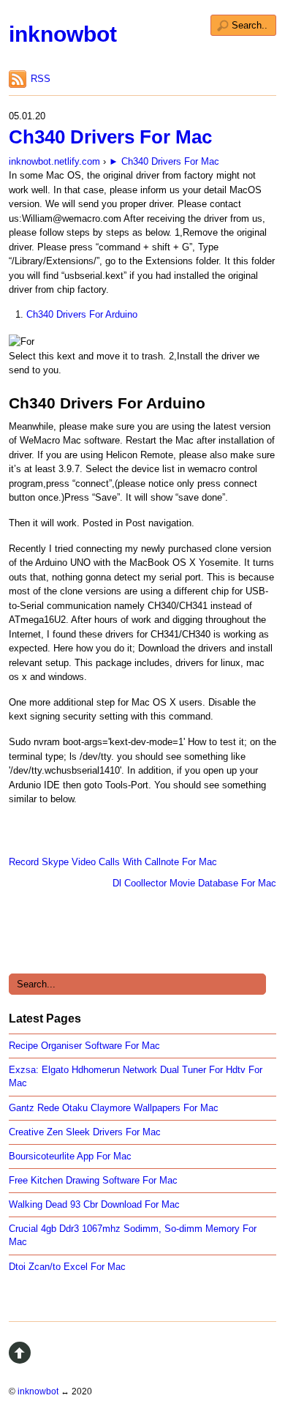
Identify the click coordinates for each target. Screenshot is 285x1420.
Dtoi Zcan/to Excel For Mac (67, 1266)
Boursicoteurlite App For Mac (70, 1156)
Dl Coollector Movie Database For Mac (194, 883)
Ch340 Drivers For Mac (110, 137)
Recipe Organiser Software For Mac (84, 1045)
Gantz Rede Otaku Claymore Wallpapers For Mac (113, 1107)
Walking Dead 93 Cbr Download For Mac (94, 1204)
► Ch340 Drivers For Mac (164, 161)
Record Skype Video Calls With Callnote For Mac (113, 861)
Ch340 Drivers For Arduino (81, 314)
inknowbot (63, 34)
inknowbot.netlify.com (54, 161)
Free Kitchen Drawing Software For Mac (93, 1180)
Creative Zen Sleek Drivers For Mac (85, 1131)
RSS (40, 78)
